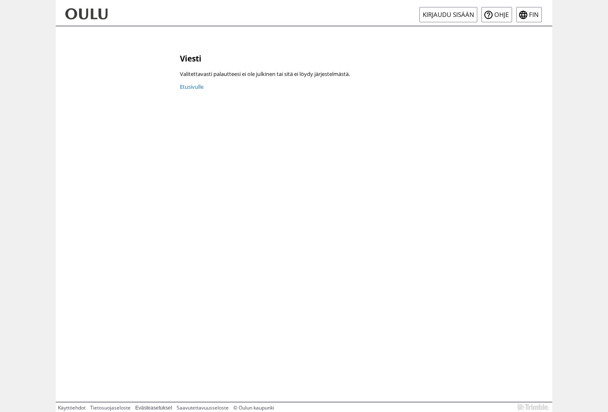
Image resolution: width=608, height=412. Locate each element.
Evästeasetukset (153, 407)
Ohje (501, 14)
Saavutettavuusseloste (203, 408)
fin (534, 14)
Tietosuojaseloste (110, 408)
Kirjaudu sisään (448, 14)
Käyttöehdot (72, 408)
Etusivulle (191, 86)
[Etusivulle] (100, 13)
